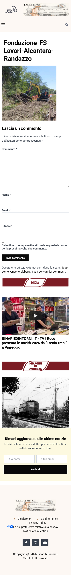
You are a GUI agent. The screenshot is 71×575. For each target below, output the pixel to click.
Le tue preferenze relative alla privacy (35, 527)
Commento (9, 149)
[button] (3, 24)
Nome (6, 194)
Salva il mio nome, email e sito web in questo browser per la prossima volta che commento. (34, 247)
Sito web (7, 226)
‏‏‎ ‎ (2, 354)
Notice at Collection (35, 531)
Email (6, 210)
